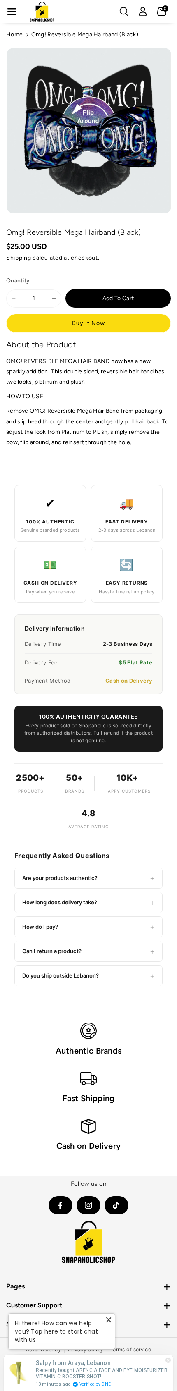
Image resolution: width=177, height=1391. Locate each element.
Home (14, 34)
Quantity (18, 280)
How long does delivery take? (88, 902)
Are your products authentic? (88, 878)
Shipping (18, 257)
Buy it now (88, 323)
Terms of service (130, 1349)
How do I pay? (88, 927)
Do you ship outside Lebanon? (88, 975)
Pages (15, 1286)
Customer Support (34, 1305)
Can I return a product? (88, 951)
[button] (12, 11)
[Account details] (143, 11)
